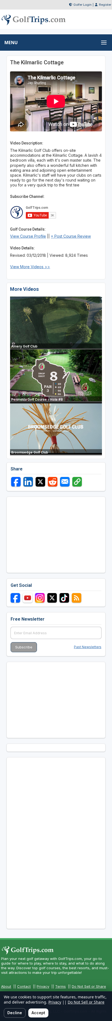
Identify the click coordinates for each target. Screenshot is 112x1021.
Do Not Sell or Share (89, 986)
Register (105, 5)
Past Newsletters (87, 647)
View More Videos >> (30, 266)
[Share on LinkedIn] (28, 482)
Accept (38, 1012)
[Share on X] (40, 482)
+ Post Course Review (71, 236)
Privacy (43, 986)
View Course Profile (28, 236)
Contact (24, 986)
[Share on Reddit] (52, 482)
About (6, 986)
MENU (11, 43)
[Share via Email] (65, 482)
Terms (60, 986)
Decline (14, 1012)
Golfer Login (82, 5)
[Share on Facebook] (16, 482)
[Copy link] (77, 482)
